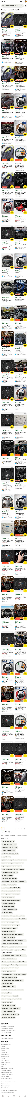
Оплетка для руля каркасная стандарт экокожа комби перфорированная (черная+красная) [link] (6, 351)
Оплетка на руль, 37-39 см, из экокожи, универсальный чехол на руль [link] (20, 325)
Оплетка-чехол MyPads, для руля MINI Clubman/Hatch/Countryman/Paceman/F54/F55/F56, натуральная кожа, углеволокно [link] (7, 378)
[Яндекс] (12, 1092)
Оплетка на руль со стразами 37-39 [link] (19, 59)
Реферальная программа (7, 1038)
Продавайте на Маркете (7, 1028)
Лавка (8, 1096)
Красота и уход (4, 1060)
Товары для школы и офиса (7, 1068)
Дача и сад (3, 1064)
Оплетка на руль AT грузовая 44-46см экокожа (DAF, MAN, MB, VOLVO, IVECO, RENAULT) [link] (19, 166)
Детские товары (5, 1076)
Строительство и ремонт (7, 1074)
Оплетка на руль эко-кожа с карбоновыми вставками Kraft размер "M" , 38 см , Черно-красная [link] (20, 706)
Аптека (3, 1058)
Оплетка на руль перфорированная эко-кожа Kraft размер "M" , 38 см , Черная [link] (7, 679)
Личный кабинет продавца (7, 1026)
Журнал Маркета (5, 1087)
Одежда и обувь (5, 1054)
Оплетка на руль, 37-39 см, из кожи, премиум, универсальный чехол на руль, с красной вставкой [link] (7, 59)
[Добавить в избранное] (12, 13)
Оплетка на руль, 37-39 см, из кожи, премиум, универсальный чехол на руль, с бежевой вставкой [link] (20, 651)
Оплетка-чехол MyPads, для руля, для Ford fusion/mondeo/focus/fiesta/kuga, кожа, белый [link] (7, 541)
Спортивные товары (6, 1070)
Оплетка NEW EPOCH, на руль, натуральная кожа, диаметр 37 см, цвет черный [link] (7, 166)
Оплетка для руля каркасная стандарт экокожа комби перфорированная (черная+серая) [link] (6, 706)
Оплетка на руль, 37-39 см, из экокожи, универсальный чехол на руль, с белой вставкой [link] (7, 325)
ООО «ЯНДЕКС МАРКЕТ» (11, 1090)
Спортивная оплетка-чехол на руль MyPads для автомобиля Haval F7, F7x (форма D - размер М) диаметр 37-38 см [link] (20, 569)
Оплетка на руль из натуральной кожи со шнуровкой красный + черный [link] (20, 218)
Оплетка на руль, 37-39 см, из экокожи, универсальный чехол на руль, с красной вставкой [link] (20, 378)
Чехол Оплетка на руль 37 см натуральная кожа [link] (7, 32)
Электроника (4, 1052)
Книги (2, 1066)
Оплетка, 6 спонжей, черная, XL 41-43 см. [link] (20, 514)
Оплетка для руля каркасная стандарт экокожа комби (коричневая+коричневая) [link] (20, 86)
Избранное (14, 1096)
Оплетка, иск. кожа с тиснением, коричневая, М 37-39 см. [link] (20, 405)
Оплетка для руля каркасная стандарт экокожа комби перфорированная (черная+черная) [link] (6, 596)
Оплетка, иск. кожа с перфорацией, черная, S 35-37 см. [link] (20, 113)
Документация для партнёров (8, 1030)
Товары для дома (5, 1056)
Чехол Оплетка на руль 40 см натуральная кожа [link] (20, 486)
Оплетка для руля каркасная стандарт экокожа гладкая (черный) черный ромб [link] (7, 816)
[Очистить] (22, 6)
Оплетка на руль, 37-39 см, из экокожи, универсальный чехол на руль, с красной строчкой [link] (7, 140)
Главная (3, 1096)
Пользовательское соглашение (8, 1081)
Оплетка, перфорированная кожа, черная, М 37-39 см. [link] (20, 273)
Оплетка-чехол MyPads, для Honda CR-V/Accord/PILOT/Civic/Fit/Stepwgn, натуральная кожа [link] (20, 761)
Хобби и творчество (6, 1062)
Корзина (19, 1096)
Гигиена (3, 1050)
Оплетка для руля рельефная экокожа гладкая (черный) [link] (19, 624)
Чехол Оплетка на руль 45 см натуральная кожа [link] (7, 461)
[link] (8, 841)
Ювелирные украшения (6, 1078)
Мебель (3, 1046)
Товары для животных (6, 1072)
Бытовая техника (5, 1048)
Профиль (25, 1096)
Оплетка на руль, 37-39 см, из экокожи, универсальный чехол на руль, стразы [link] (20, 460)
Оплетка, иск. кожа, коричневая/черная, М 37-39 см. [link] (7, 218)
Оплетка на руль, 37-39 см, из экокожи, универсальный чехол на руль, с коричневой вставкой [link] (7, 113)
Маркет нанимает (5, 1085)
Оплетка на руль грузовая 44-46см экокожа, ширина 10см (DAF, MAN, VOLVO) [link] (20, 679)
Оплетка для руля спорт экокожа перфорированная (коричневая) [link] (6, 789)
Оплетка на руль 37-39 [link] (20, 299)
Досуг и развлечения (6, 1044)
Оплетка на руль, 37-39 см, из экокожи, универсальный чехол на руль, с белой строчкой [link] (20, 245)
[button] (26, 6)
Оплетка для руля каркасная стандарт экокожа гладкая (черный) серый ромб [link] (20, 541)
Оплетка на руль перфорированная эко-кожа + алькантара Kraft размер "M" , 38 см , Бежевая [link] (20, 140)
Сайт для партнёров (6, 1032)
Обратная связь (5, 1083)
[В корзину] (12, 26)
